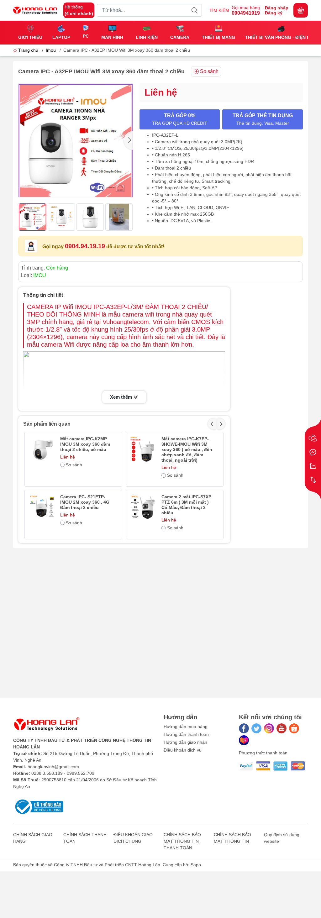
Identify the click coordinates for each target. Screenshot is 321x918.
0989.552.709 (80, 773)
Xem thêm (121, 397)
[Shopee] (294, 728)
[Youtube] (281, 728)
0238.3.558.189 (47, 773)
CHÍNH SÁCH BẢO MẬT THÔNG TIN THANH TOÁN (182, 841)
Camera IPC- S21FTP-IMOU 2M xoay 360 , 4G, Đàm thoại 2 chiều (85, 502)
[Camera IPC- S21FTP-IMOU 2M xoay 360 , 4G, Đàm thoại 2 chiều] (42, 507)
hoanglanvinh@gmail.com (53, 766)
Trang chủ (28, 50)
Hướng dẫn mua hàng (186, 726)
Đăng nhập (276, 7)
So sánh (209, 71)
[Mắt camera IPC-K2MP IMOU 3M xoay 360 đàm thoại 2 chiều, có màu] (42, 449)
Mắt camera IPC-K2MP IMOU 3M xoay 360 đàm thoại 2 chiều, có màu (85, 444)
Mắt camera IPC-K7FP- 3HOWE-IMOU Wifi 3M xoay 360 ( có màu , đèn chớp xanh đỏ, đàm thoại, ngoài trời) (186, 449)
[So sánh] (312, 479)
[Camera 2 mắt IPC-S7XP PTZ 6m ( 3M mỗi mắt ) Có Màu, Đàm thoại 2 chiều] (143, 507)
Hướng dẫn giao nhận (185, 742)
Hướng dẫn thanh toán (186, 734)
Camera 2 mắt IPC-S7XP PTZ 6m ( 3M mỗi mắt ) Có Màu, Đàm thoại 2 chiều (186, 504)
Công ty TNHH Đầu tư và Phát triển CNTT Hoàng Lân (107, 864)
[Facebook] (244, 728)
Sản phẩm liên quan (47, 424)
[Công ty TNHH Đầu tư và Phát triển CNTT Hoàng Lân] (35, 10)
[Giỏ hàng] (300, 10)
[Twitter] (256, 728)
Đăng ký (273, 12)
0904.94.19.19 (85, 246)
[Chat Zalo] (312, 466)
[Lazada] (244, 740)
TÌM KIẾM (219, 10)
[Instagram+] (269, 728)
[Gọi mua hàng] (312, 438)
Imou (51, 50)
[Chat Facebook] (312, 452)
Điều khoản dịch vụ (183, 750)
